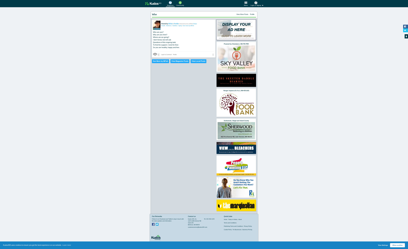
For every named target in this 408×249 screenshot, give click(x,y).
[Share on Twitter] (405, 30)
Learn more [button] (66, 245)
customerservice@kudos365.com (197, 227)
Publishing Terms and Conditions (233, 226)
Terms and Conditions (230, 223)
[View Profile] (156, 24)
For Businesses (237, 229)
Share (195, 24)
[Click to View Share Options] (213, 54)
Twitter (157, 224)
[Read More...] (236, 30)
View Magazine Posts (179, 61)
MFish (170, 24)
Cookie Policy (228, 229)
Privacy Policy (248, 226)
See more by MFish (188, 25)
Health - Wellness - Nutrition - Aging (171, 25)
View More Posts (242, 14)
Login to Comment (166, 54)
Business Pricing (247, 229)
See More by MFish (160, 61)
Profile (252, 14)
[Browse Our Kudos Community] (153, 3)
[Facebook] (153, 224)
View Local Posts (198, 61)
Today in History (232, 219)
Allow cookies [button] (397, 245)
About (240, 219)
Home (225, 219)
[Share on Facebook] (405, 26)
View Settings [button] (383, 245)
